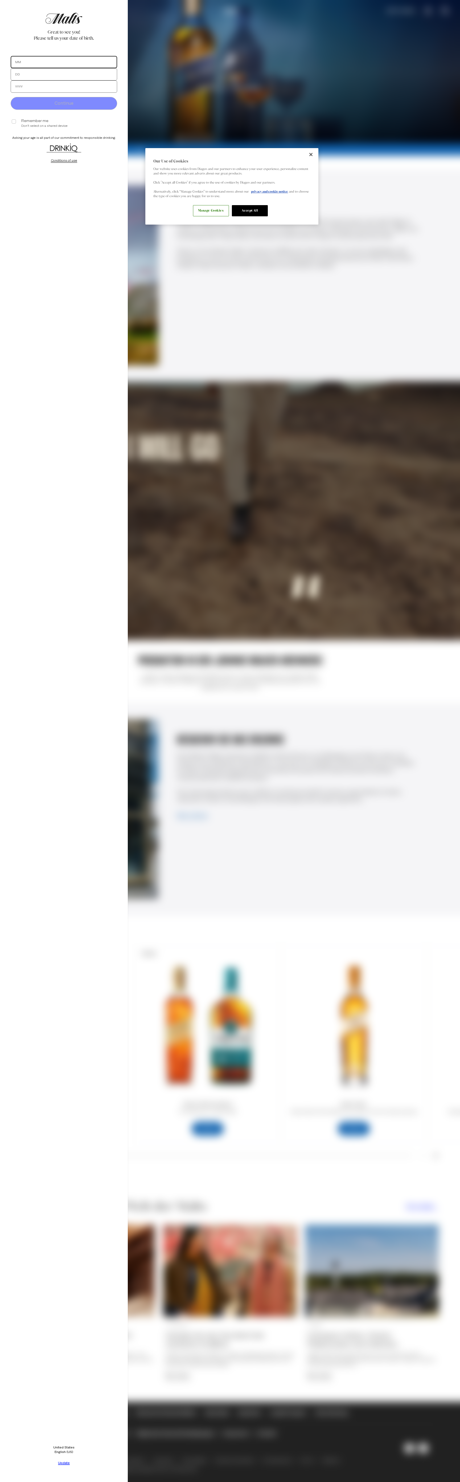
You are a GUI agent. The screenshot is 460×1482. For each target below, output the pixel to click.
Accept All (250, 210)
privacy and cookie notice (269, 191)
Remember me (34, 120)
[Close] (311, 154)
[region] (231, 186)
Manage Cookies (211, 210)
